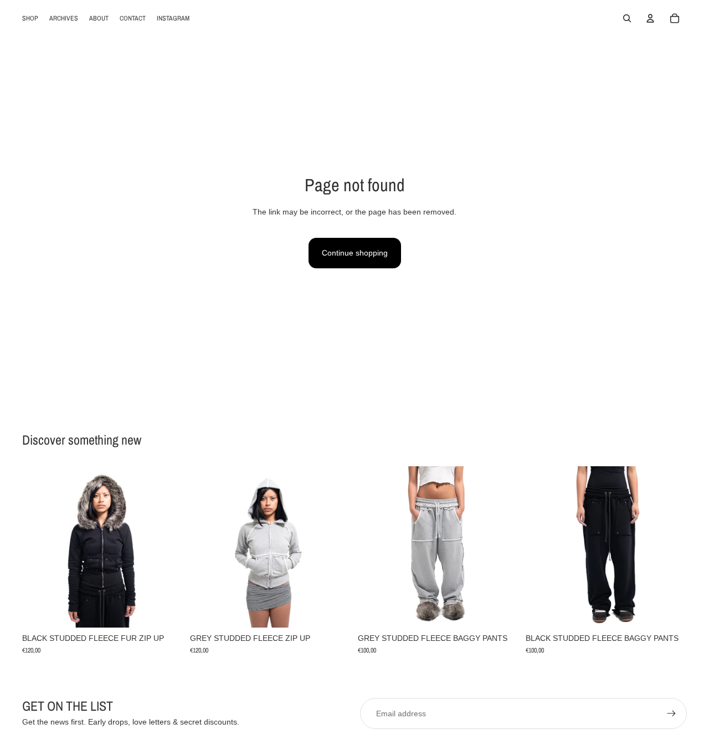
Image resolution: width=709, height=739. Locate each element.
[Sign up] (671, 713)
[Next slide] (166, 546)
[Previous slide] (38, 546)
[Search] (627, 18)
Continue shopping (355, 252)
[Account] (650, 18)
